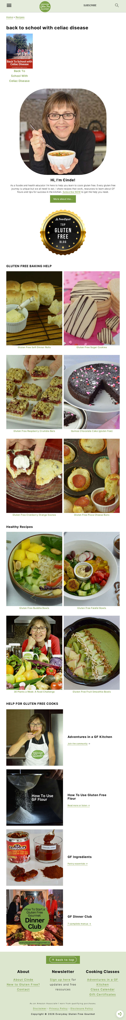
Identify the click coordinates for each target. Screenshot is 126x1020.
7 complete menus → (79, 923)
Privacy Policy (58, 1008)
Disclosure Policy (82, 1008)
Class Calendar (103, 989)
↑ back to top (63, 959)
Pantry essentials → (78, 863)
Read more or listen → (79, 805)
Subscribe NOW (72, 192)
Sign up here (60, 979)
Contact (23, 989)
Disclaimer (40, 1008)
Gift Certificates (102, 994)
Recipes (20, 17)
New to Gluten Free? (23, 984)
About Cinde (23, 979)
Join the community (78, 743)
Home (9, 17)
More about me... (63, 199)
